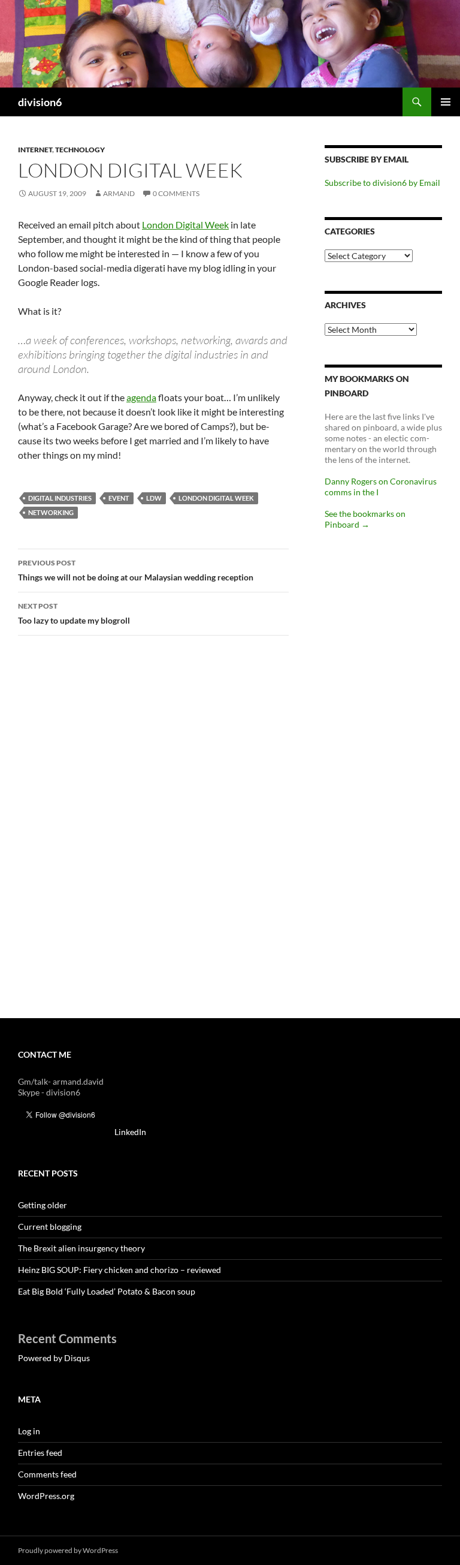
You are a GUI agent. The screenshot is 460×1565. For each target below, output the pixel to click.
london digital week (216, 498)
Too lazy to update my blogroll (74, 613)
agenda (141, 397)
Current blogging (49, 1226)
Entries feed (40, 1452)
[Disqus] (153, 832)
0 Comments (176, 193)
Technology (80, 149)
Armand (119, 193)
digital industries (60, 498)
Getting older (42, 1205)
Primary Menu (445, 102)
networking (51, 512)
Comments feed (47, 1474)
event (118, 498)
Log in (29, 1431)
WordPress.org (46, 1496)
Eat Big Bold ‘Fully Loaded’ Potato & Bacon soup (106, 1291)
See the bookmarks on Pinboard (365, 518)
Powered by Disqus (54, 1358)
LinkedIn (130, 1132)
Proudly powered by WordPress (68, 1550)
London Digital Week (185, 224)
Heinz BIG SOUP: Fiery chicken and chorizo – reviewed (119, 1270)
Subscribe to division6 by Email (382, 182)
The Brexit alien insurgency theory (81, 1248)
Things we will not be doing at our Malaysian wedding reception (135, 570)
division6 (40, 102)
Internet (35, 149)
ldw (154, 498)
